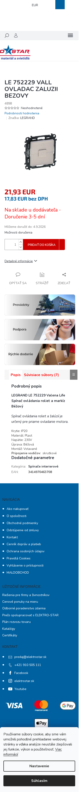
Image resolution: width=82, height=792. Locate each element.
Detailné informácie (19, 261)
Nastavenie (39, 766)
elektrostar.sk (24, 681)
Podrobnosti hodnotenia (22, 113)
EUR (35, 5)
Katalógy (8, 629)
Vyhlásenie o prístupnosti (25, 565)
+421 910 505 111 (27, 665)
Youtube (20, 689)
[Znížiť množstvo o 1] (20, 247)
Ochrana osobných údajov (25, 551)
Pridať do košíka (42, 245)
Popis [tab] (16, 374)
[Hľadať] (6, 35)
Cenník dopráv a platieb (24, 544)
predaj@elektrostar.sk (30, 657)
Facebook (21, 673)
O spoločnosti (16, 516)
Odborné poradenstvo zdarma (24, 608)
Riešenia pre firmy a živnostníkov (25, 595)
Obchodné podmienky (22, 523)
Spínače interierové (43, 466)
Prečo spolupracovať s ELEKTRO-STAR (30, 615)
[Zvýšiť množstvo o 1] (20, 242)
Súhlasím (39, 780)
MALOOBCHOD (18, 572)
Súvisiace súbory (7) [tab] (41, 374)
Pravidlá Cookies (19, 558)
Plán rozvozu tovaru (16, 622)
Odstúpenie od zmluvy (23, 530)
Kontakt (12, 537)
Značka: (21, 118)
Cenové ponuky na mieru (20, 602)
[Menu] (70, 35)
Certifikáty (9, 635)
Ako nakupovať (17, 509)
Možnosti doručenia (18, 232)
